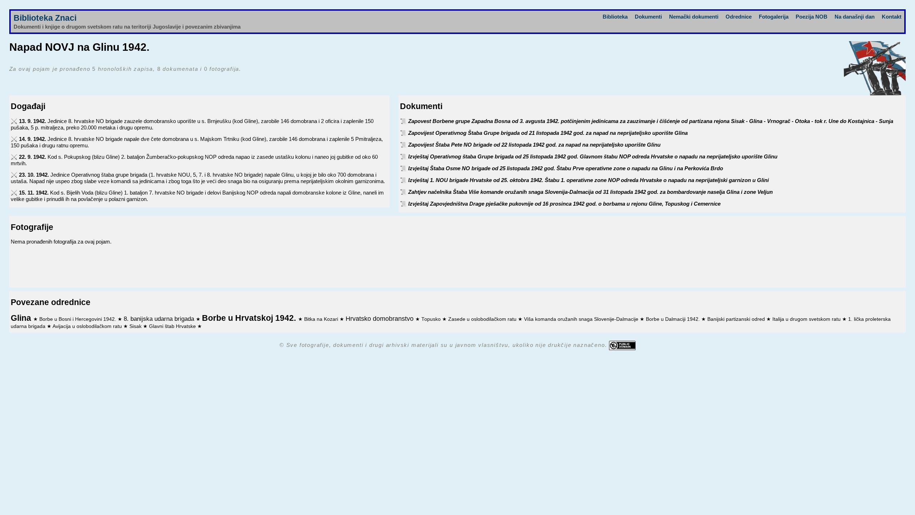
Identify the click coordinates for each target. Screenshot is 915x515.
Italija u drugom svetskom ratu (807, 319)
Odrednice (739, 17)
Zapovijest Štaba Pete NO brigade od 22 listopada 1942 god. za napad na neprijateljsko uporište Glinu (534, 145)
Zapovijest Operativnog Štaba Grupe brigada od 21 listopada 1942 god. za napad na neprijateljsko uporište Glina (548, 133)
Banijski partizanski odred (736, 319)
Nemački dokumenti (693, 17)
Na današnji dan (855, 17)
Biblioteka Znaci (45, 18)
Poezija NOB (811, 17)
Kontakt (891, 17)
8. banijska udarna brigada (160, 318)
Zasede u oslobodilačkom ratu (483, 319)
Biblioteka (615, 17)
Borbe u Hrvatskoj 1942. (250, 318)
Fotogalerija (773, 17)
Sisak (136, 326)
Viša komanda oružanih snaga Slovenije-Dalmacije (582, 319)
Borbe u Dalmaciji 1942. (673, 319)
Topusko (431, 319)
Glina (22, 318)
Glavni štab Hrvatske (173, 326)
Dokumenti (648, 17)
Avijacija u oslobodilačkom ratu (88, 326)
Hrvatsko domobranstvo (380, 318)
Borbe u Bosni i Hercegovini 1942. (78, 319)
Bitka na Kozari (322, 319)
